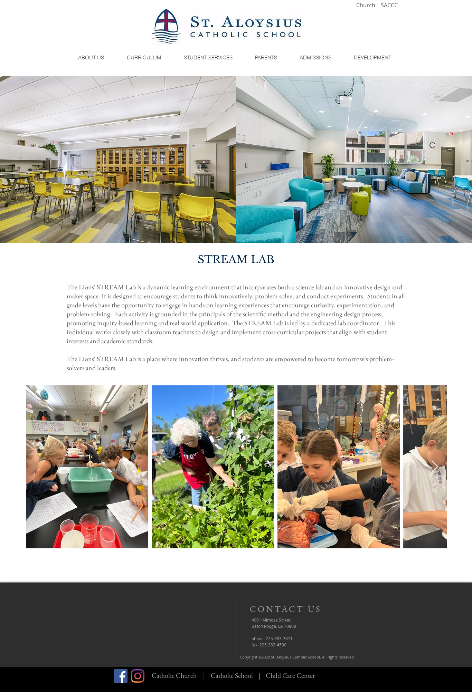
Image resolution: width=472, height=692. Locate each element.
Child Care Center (290, 675)
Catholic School (232, 675)
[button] (91, 57)
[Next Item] (435, 467)
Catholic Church (174, 675)
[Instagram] (137, 676)
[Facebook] (121, 676)
